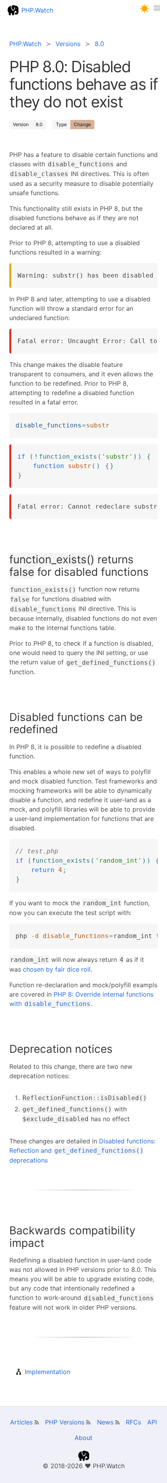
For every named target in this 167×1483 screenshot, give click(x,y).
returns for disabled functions (79, 566)
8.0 (39, 124)
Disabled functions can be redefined (76, 723)
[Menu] (157, 10)
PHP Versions (64, 1422)
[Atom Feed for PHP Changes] (88, 1422)
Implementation (47, 1372)
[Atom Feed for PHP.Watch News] (117, 1422)
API (152, 1422)
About (83, 1438)
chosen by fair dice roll (56, 969)
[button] (145, 9)
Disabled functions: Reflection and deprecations (82, 1150)
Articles (21, 1422)
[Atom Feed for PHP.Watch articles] (37, 1422)
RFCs (133, 1422)
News (105, 1422)
